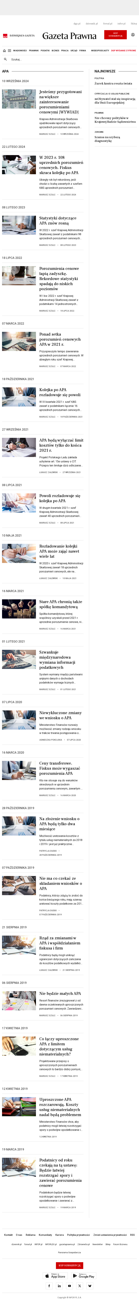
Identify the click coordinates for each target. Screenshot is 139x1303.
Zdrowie (99, 132)
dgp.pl (77, 23)
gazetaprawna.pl (67, 1244)
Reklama (30, 1235)
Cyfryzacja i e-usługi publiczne (112, 94)
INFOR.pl (38, 1244)
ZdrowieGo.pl (83, 1244)
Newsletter (98, 1244)
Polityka (99, 78)
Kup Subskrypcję (115, 34)
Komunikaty (45, 1235)
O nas (19, 1235)
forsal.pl (107, 23)
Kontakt (8, 1235)
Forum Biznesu (120, 1244)
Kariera (59, 1235)
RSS (132, 1235)
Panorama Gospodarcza (69, 1252)
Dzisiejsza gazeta (22, 35)
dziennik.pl (92, 23)
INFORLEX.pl (51, 1244)
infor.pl (121, 23)
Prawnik (99, 113)
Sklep (134, 23)
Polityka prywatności (78, 1235)
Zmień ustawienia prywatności (110, 1235)
